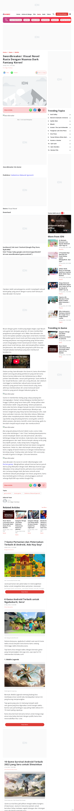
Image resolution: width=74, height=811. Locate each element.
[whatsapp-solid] (30, 110)
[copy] (43, 110)
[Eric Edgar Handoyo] (5, 501)
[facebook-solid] (34, 110)
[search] (53, 14)
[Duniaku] (6, 14)
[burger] (70, 14)
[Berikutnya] (47, 518)
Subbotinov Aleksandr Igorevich (22, 175)
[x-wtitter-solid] (39, 110)
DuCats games (8, 464)
